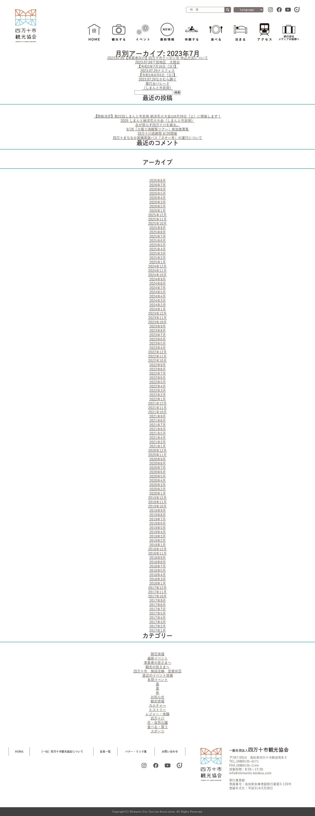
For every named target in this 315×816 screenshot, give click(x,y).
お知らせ (157, 697)
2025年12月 (157, 215)
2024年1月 (157, 309)
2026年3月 (157, 202)
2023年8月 (157, 330)
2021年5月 (157, 433)
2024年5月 (157, 292)
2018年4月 (157, 574)
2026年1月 (157, 210)
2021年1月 (157, 446)
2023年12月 (157, 313)
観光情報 (157, 701)
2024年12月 (157, 266)
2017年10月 (157, 596)
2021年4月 (157, 437)
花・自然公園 (157, 722)
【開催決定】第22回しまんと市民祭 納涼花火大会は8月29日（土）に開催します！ (157, 116)
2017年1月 (157, 630)
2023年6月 (157, 339)
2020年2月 (157, 489)
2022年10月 (157, 360)
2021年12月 (157, 403)
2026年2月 (157, 206)
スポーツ (157, 731)
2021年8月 (157, 420)
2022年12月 (157, 352)
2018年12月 (157, 549)
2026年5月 (157, 193)
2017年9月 (157, 600)
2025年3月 (157, 253)
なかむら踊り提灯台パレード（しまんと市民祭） (157, 84)
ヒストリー (157, 709)
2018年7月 (157, 566)
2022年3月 (157, 390)
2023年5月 (157, 343)
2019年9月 (157, 510)
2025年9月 (157, 227)
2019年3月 (157, 536)
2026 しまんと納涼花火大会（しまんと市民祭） (158, 120)
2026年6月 (157, 189)
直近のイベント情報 (157, 675)
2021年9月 (157, 416)
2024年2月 (157, 305)
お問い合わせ (170, 751)
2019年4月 (157, 532)
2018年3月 (157, 579)
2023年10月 (157, 322)
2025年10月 (157, 223)
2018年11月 (157, 553)
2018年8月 (157, 562)
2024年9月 (157, 279)
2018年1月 (157, 583)
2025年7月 (157, 236)
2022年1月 (157, 399)
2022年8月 (157, 369)
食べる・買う (157, 727)
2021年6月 (157, 429)
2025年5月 (157, 245)
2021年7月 (157, 425)
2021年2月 (157, 442)
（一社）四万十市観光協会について (61, 751)
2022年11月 (157, 356)
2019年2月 (157, 540)
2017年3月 (157, 622)
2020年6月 (157, 472)
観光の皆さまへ (158, 667)
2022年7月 (157, 373)
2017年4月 (157, 617)
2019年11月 (157, 502)
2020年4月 (157, 480)
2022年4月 (157, 386)
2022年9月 (157, 365)
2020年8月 (157, 463)
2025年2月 (157, 257)
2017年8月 (157, 604)
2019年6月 (157, 523)
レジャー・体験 (158, 714)
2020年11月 (157, 455)
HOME (19, 751)
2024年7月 (157, 287)
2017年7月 (157, 609)
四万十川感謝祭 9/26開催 (157, 133)
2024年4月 (157, 296)
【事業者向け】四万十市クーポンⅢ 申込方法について (157, 58)
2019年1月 (157, 544)
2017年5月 (157, 613)
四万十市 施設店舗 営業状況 (158, 671)
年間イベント (157, 679)
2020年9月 (157, 459)
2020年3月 (157, 485)
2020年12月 (157, 450)
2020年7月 (157, 467)
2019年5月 (157, 527)
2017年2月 (157, 626)
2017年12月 (157, 587)
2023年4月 (157, 347)
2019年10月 (157, 506)
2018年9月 (157, 557)
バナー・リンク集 (136, 751)
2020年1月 (157, 493)
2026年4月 (157, 197)
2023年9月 (157, 326)
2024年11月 (157, 270)
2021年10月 (157, 412)
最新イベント (157, 658)
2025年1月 (157, 262)
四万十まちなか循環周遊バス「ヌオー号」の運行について (157, 137)
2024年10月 (157, 275)
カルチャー (157, 705)
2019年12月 (157, 497)
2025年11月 (157, 219)
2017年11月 (157, 592)
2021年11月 (157, 407)
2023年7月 (157, 335)
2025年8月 (157, 232)
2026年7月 (157, 185)
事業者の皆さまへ (157, 662)
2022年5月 (157, 382)
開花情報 (157, 654)
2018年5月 (157, 570)
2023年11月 (157, 317)
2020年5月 (157, 476)
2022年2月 (157, 395)
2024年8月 (157, 283)
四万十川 (157, 718)
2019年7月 (157, 519)
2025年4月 (157, 249)
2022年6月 (157, 377)
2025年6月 (157, 240)
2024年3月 (157, 300)
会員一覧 (105, 751)
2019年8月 (157, 515)
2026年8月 (157, 180)
